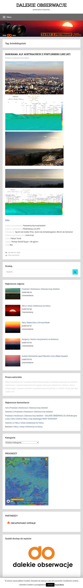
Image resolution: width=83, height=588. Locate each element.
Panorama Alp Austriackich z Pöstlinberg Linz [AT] (37, 54)
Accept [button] (50, 585)
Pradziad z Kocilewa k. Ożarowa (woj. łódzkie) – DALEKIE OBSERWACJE (35, 416)
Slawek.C (9, 412)
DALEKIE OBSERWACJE (41, 5)
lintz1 (7, 220)
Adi (6, 408)
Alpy (18, 252)
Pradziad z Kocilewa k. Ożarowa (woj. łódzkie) (29, 408)
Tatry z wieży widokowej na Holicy (29, 423)
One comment (13, 255)
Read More (59, 585)
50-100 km (12, 252)
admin (26, 58)
